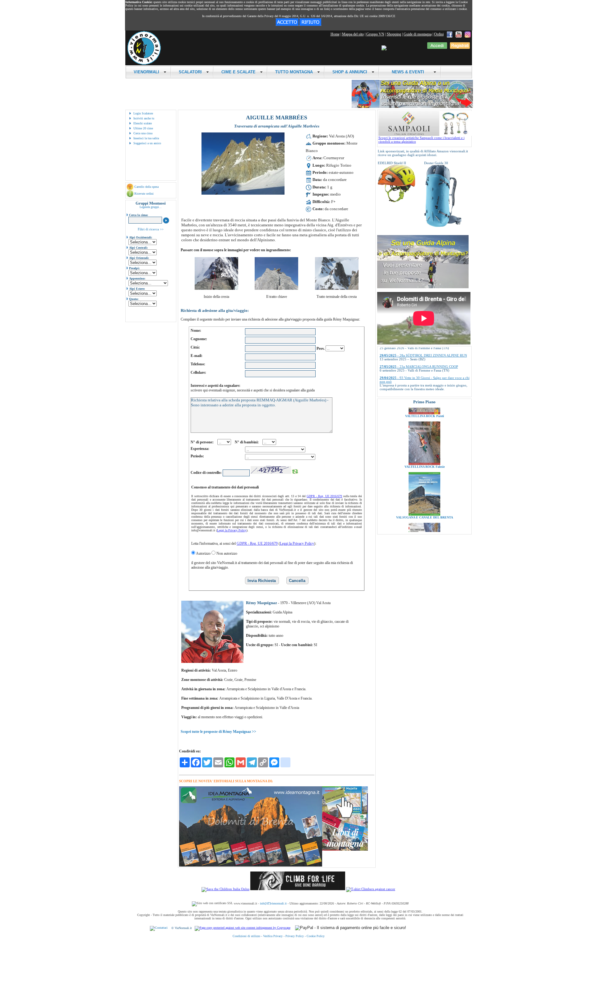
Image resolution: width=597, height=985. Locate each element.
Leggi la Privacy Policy (232, 530)
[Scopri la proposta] (423, 287)
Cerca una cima (142, 133)
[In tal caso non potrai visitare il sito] (310, 24)
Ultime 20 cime (143, 128)
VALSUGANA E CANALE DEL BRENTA (424, 488)
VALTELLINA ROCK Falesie (424, 437)
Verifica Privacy (273, 936)
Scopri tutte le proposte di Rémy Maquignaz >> (218, 731)
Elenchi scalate (142, 123)
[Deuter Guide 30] (442, 226)
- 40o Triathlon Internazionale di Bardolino (420, 376)
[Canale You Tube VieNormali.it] (459, 34)
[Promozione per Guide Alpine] (412, 107)
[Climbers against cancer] (370, 889)
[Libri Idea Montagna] (250, 865)
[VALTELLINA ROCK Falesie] (424, 434)
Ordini (439, 34)
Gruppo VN (375, 34)
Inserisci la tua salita (146, 138)
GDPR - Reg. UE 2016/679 (324, 496)
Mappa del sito (353, 34)
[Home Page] (144, 64)
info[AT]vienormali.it (273, 903)
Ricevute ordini (144, 193)
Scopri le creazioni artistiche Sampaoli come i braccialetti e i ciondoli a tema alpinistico (421, 139)
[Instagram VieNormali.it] (468, 34)
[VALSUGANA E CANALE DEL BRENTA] (424, 485)
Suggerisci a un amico (147, 143)
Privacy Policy (294, 936)
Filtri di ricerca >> (151, 229)
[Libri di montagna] (345, 849)
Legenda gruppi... (151, 207)
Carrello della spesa (146, 186)
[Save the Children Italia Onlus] (225, 889)
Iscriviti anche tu (143, 118)
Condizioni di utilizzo (246, 936)
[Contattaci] (159, 928)
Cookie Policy (316, 936)
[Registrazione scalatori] (460, 47)
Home (335, 34)
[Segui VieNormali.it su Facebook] (450, 34)
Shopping (394, 34)
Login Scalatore (143, 113)
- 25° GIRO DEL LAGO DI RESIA (414, 387)
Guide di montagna (418, 34)
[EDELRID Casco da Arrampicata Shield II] (396, 201)
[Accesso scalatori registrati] (437, 47)
